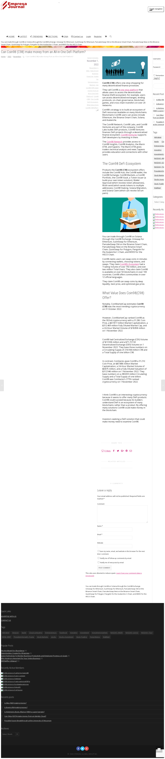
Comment (100, 504)
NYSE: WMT (6, 637)
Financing (90, 76)
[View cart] (106, 36)
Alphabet (157, 137)
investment (84, 632)
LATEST (23, 36)
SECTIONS (53, 36)
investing (157, 150)
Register (98, 36)
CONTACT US (6, 620)
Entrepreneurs (51, 632)
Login (88, 36)
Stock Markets (42, 637)
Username (157, 59)
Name (99, 526)
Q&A (65, 36)
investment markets (100, 632)
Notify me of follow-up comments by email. (116, 558)
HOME (11, 36)
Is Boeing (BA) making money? (15, 707)
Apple (156, 141)
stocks (53, 637)
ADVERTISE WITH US (8, 616)
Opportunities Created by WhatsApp (15, 653)
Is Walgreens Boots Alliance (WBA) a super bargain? (24, 712)
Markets (92, 85)
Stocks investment (66, 637)
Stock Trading (81, 637)
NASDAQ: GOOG (132, 632)
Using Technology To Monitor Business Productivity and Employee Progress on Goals (34, 656)
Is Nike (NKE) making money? (15, 703)
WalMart (157, 188)
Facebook (63, 632)
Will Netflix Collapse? (9, 661)
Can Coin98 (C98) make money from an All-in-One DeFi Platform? (92, 90)
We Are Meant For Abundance (12, 650)
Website (100, 543)
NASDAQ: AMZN (116, 632)
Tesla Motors (95, 637)
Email (99, 534)
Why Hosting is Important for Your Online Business (20, 658)
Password (156, 67)
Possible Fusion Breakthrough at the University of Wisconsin (27, 720)
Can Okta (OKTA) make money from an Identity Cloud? (25, 716)
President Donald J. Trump (24, 637)
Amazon (15, 632)
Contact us (78, 36)
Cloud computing (35, 632)
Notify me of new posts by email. (112, 562)
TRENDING (37, 36)
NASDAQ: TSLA (146, 632)
